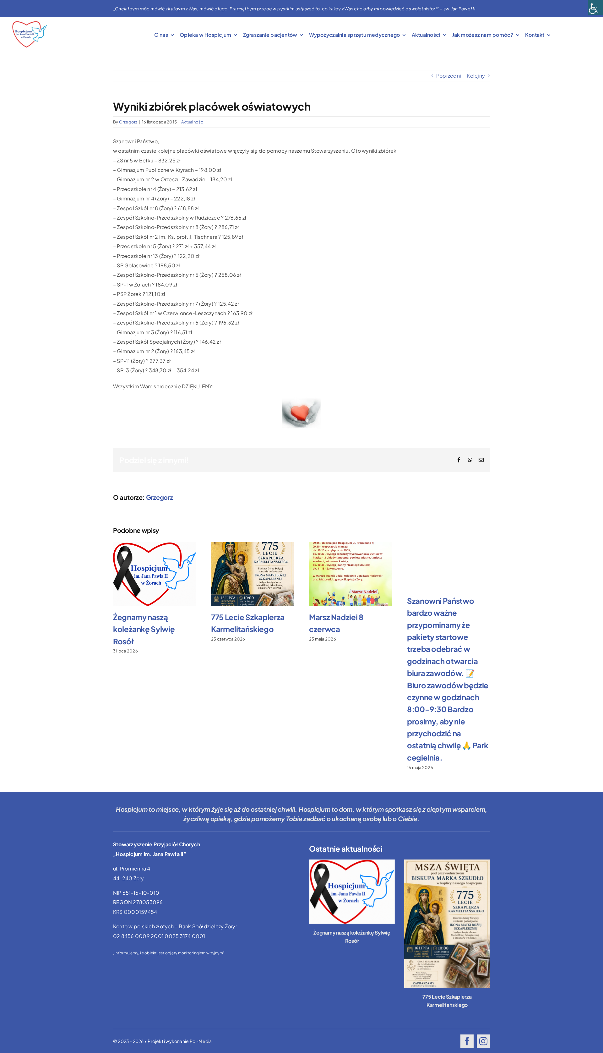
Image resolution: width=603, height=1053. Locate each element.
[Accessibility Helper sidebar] (595, 7)
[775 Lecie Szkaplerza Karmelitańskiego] (447, 923)
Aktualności (192, 121)
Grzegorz (128, 121)
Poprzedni (448, 75)
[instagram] (483, 1041)
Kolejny (476, 75)
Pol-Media (201, 1041)
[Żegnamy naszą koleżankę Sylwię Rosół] (352, 891)
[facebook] (467, 1041)
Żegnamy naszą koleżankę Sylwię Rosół (144, 629)
